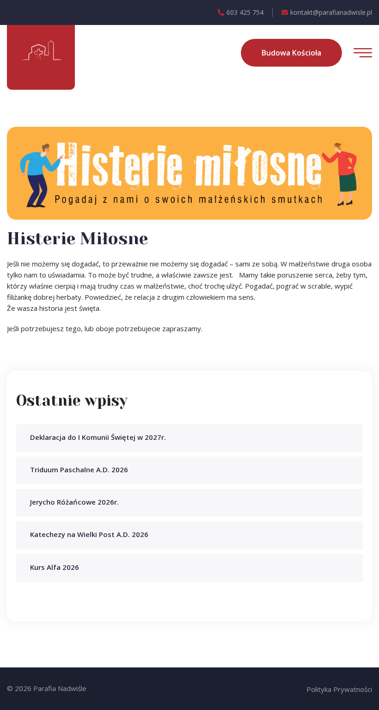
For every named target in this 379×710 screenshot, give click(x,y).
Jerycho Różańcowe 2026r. (74, 501)
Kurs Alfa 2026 (54, 567)
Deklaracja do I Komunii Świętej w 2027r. (98, 437)
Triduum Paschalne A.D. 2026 (79, 469)
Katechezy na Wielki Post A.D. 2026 (89, 534)
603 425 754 (244, 12)
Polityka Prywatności (339, 689)
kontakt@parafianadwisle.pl (331, 12)
